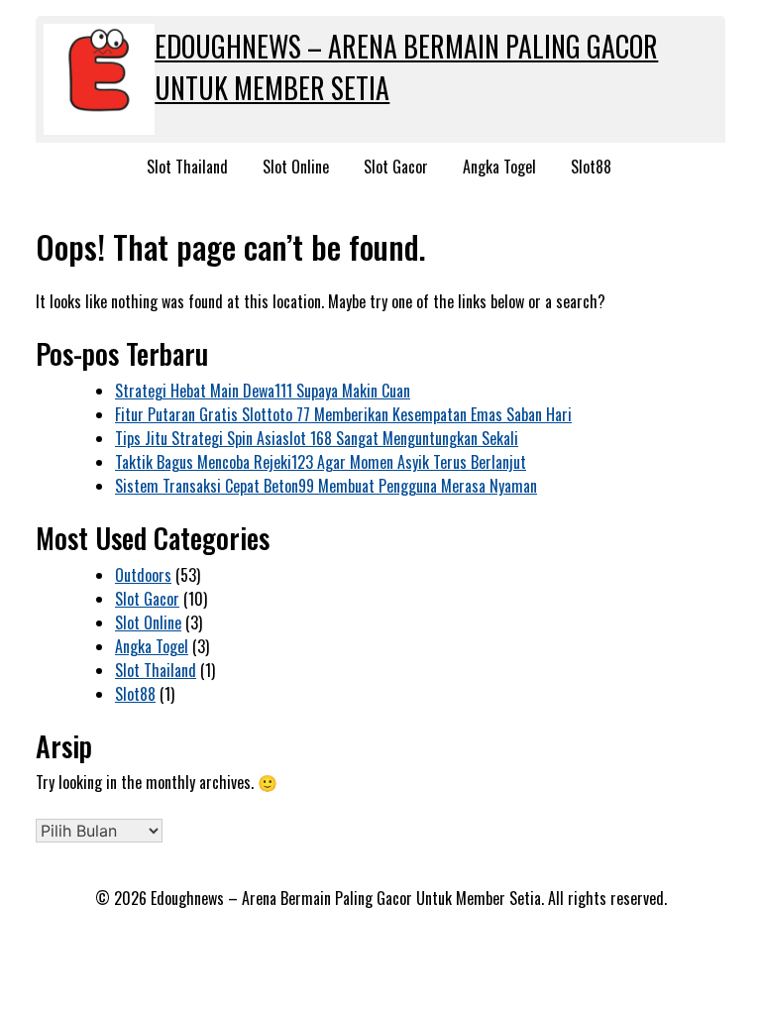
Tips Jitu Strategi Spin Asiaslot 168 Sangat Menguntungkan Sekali (316, 438)
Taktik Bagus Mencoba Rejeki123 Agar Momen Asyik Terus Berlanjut (320, 462)
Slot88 (591, 166)
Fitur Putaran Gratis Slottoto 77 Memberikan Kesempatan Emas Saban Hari (343, 414)
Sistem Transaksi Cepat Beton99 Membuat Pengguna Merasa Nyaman (326, 486)
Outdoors (143, 575)
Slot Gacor (396, 166)
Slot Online (296, 166)
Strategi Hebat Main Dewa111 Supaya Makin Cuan (262, 390)
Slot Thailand (187, 166)
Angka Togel (499, 166)
